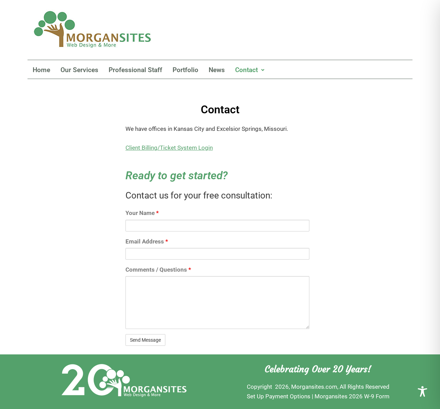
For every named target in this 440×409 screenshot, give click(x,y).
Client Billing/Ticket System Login (169, 147)
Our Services (79, 70)
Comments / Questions (158, 269)
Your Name (142, 212)
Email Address (146, 241)
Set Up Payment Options (278, 396)
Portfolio (185, 70)
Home (41, 70)
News (217, 70)
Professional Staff (135, 70)
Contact (246, 70)
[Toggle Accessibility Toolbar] (422, 391)
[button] (250, 69)
